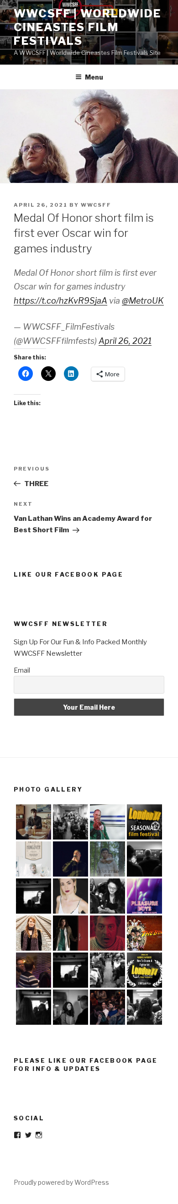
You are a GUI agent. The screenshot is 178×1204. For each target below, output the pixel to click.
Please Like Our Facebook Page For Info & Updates (86, 1064)
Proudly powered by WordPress (61, 1182)
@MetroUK (143, 300)
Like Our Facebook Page (68, 574)
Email (22, 670)
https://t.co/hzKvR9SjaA (60, 300)
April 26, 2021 (125, 341)
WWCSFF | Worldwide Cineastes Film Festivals (87, 27)
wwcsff (96, 205)
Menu (94, 77)
